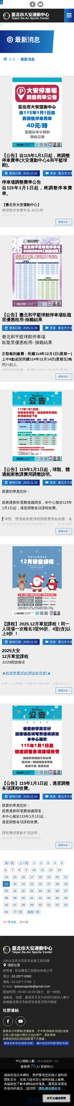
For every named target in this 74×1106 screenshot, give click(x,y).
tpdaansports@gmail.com (32, 986)
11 (42, 870)
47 (14, 904)
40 (23, 898)
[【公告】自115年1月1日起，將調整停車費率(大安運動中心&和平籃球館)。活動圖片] (37, 112)
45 (65, 898)
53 (65, 904)
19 (48, 877)
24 (23, 884)
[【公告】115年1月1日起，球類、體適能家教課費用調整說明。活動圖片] (37, 426)
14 (6, 877)
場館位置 (13, 965)
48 (23, 904)
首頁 (12, 59)
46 (6, 904)
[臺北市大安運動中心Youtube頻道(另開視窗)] (40, 4)
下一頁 (17, 912)
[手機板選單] (69, 15)
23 (14, 884)
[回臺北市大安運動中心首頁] (26, 15)
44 (57, 898)
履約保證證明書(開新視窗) (52, 1043)
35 (48, 890)
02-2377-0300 (21, 976)
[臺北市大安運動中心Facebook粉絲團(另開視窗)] (33, 4)
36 (57, 890)
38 (6, 898)
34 (40, 890)
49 (31, 904)
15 (14, 877)
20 (57, 877)
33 (31, 890)
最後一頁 (33, 912)
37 (65, 890)
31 (14, 890)
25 (31, 884)
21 (65, 877)
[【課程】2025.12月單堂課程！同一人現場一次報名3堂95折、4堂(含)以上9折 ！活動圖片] (37, 581)
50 (40, 904)
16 (23, 877)
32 (23, 890)
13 (59, 870)
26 (40, 884)
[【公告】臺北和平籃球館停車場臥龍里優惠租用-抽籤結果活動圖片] (37, 271)
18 (40, 877)
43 (48, 898)
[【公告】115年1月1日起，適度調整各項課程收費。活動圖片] (37, 740)
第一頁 (9, 863)
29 (65, 884)
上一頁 (23, 863)
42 (40, 898)
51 (48, 904)
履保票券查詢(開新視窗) (19, 1043)
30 (6, 890)
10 (34, 870)
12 (50, 870)
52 (57, 904)
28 (57, 884)
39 (14, 898)
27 (48, 884)
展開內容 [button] (63, 222)
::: (1, 2)
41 (31, 898)
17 (31, 877)
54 (6, 912)
